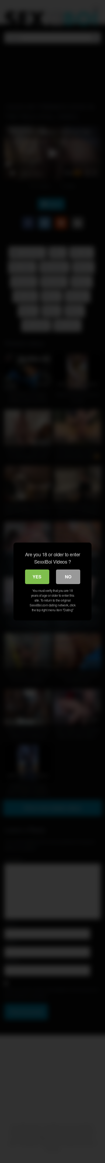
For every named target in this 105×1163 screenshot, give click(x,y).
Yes (37, 577)
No (68, 577)
